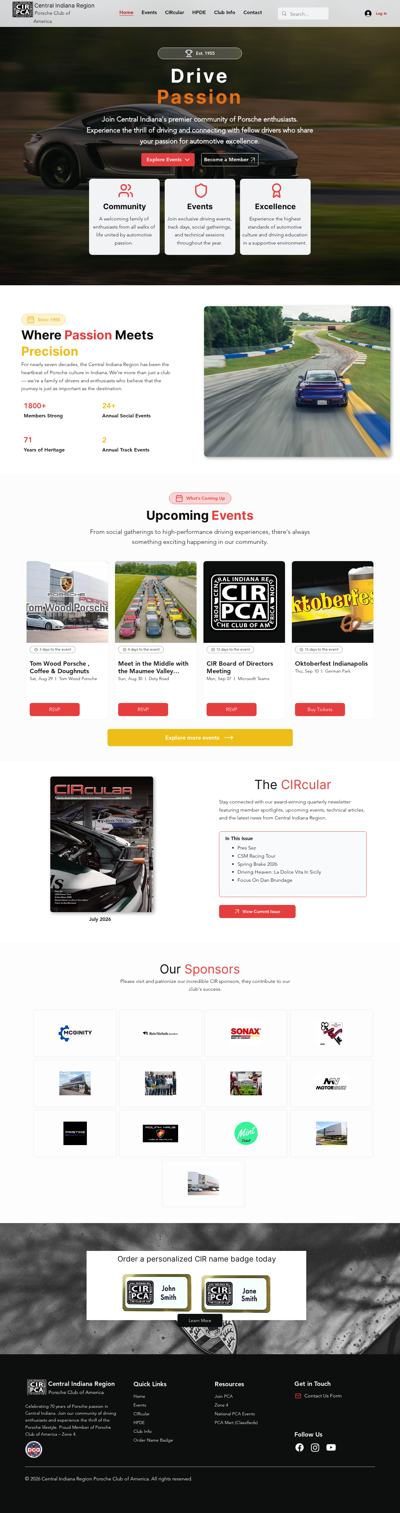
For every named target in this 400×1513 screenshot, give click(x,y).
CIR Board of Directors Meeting (240, 667)
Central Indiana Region (64, 5)
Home (139, 1396)
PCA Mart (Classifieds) (236, 1422)
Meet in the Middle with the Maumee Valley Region (153, 667)
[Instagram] (315, 1447)
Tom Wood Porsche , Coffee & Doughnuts (60, 667)
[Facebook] (299, 1447)
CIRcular (141, 1414)
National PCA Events (235, 1414)
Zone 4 (221, 1405)
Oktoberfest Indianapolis (331, 663)
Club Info (142, 1431)
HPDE (139, 1422)
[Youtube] (331, 1447)
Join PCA (224, 1396)
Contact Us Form (323, 1396)
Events (139, 1405)
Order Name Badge (153, 1440)
